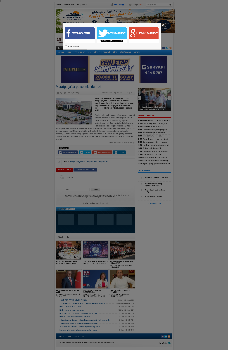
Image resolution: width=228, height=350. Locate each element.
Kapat (163, 25)
